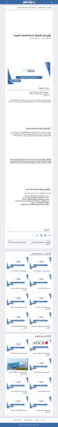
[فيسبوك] (45, 235)
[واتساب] (37, 235)
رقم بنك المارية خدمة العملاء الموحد (39, 92)
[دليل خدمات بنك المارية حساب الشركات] (17, 283)
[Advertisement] (29, 22)
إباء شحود (44, 38)
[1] (14, 135)
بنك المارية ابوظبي (36, 254)
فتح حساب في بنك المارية (28, 161)
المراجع (46, 95)
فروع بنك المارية (40, 161)
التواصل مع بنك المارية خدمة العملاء (39, 93)
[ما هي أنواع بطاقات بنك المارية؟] (17, 302)
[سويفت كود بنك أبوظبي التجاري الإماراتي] (40, 348)
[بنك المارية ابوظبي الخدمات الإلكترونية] (40, 302)
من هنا (26, 196)
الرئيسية (49, 7)
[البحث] (6, 2)
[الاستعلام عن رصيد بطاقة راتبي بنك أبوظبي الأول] (17, 367)
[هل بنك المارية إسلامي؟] (40, 283)
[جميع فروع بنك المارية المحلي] (17, 265)
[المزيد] (33, 235)
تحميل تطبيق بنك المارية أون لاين (17, 242)
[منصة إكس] (41, 235)
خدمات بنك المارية (30, 159)
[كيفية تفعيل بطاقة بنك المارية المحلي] (17, 321)
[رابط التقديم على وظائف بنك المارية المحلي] (40, 321)
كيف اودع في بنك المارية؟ (16, 162)
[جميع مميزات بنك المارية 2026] (40, 265)
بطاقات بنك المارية (41, 159)
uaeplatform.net (25, 204)
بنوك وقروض (41, 7)
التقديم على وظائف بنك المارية (32, 162)
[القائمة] (51, 2)
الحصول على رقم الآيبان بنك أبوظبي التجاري (40, 243)
